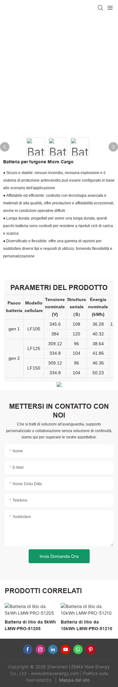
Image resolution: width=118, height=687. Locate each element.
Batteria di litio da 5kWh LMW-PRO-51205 (30, 625)
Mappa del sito (75, 680)
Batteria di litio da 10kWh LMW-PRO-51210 (86, 625)
